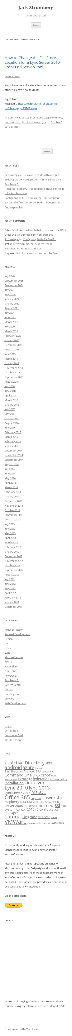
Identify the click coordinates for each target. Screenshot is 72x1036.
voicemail (46, 823)
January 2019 (12, 363)
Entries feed (11, 730)
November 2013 (14, 505)
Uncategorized (13, 694)
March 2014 (11, 487)
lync (44, 122)
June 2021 (10, 317)
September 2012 (14, 570)
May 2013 (10, 533)
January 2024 (12, 299)
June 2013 (10, 528)
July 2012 (10, 579)
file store (57, 117)
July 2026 (10, 276)
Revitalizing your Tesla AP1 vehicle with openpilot (32, 175)
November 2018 (14, 368)
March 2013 (11, 542)
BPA (38, 771)
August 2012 (12, 574)
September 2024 (14, 285)
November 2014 (14, 455)
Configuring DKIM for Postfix (39, 239)
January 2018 (12, 404)
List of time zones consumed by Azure (37, 253)
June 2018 (10, 391)
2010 (7, 763)
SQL (52, 806)
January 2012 (12, 602)
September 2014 (14, 459)
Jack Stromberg (36, 8)
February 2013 (13, 547)
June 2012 (10, 583)
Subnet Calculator (31, 248)
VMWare (15, 821)
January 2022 (12, 303)
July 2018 (10, 386)
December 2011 (13, 606)
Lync (35, 117)
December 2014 (13, 450)
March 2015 (11, 436)
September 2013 (14, 515)
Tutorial (13, 816)
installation (14, 782)
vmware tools (34, 823)
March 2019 (11, 358)
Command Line (18, 775)
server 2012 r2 (38, 806)
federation (41, 778)
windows (58, 823)
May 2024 (10, 294)
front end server (31, 122)
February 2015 (13, 441)
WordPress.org (13, 740)
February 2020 (13, 335)
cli (53, 771)
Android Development (17, 634)
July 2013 (10, 524)
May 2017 (10, 414)
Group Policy (58, 779)
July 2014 (10, 469)
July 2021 (10, 312)
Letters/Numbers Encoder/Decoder (33, 244)
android (13, 767)
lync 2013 (39, 788)
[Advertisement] (36, 963)
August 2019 (12, 349)
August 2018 (12, 381)
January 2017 (12, 418)
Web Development (15, 703)
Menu (36, 25)
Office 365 (10, 671)
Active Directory (14, 629)
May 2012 (10, 588)
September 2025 (14, 280)
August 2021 (12, 308)
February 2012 (13, 597)
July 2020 (10, 326)
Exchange (25, 779)
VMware (9, 698)
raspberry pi (13, 802)
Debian (9, 639)
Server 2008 (52, 802)
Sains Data (11, 248)
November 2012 (14, 560)
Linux (8, 648)
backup (39, 768)
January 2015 (12, 446)
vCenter (44, 817)
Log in (8, 726)
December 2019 (13, 345)
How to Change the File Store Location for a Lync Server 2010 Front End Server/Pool (32, 62)
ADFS (48, 763)
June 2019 (10, 354)
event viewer (11, 779)
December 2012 (13, 556)
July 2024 (10, 289)
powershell (53, 797)
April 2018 (10, 395)
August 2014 (12, 464)
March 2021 (11, 322)
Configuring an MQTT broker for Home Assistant (32, 198)
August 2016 (12, 423)
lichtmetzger (12, 239)
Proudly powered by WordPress (21, 1029)
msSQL (9, 662)
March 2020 (11, 331)
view (54, 817)
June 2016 (10, 427)
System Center (13, 685)
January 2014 (12, 496)
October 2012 (12, 565)
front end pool (13, 122)
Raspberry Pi (12, 680)
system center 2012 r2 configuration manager (32, 811)
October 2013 (12, 510)
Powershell (11, 675)
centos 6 (46, 771)
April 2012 (10, 593)
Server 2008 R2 (16, 805)
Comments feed (14, 735)
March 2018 (11, 400)
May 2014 (10, 478)
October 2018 (12, 372)
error (45, 775)
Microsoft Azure (14, 657)
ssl (57, 805)
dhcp (36, 775)
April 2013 (10, 538)
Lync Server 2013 (18, 792)
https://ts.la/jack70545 (52, 1006)
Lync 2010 (16, 787)
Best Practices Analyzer (20, 771)
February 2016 (13, 432)
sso (63, 806)
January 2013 (12, 551)
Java (7, 643)
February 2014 (13, 492)
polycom (36, 798)
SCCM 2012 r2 (34, 801)
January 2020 (12, 340)
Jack (16, 126)
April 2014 (10, 482)
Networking (11, 666)
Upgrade (29, 816)
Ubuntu (9, 689)
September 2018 (14, 377)
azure (28, 767)
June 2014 (10, 473)
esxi (53, 775)
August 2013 (12, 519)
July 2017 (10, 409)
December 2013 (13, 501)
